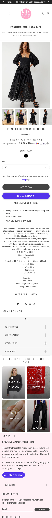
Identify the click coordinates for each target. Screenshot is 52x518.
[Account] (42, 13)
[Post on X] (22, 304)
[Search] (9, 13)
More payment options (26, 203)
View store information (18, 221)
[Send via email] (29, 304)
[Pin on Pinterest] (25, 304)
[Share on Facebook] (18, 304)
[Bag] (48, 13)
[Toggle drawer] (3, 14)
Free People (26, 135)
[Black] (26, 156)
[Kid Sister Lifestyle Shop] (26, 14)
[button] (26, 143)
